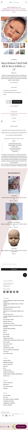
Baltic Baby (6, 342)
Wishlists (6, 384)
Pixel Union (10, 413)
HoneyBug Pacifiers (8, 401)
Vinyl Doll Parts (7, 344)
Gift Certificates (8, 353)
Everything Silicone (8, 323)
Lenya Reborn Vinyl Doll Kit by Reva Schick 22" (14, 198)
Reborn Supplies (7, 321)
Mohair (5, 330)
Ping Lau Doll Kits (8, 314)
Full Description (14, 82)
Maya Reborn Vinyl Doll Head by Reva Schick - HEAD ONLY (14, 251)
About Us (5, 366)
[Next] (24, 19)
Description (14, 111)
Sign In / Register (8, 364)
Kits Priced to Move (8, 319)
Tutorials (6, 351)
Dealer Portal (7, 360)
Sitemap (5, 388)
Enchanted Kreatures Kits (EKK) (11, 307)
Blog (4, 368)
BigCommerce (21, 413)
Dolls (4, 332)
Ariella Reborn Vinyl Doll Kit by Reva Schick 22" (14, 225)
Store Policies (7, 370)
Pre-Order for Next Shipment (11, 399)
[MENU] (2, 2)
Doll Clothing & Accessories (11, 349)
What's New (6, 336)
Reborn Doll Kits (7, 309)
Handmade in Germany (9, 403)
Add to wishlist (14, 106)
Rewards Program (8, 362)
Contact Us (6, 375)
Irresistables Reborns (9, 328)
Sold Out (5, 397)
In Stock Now (14, 59)
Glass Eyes (6, 345)
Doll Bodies (6, 334)
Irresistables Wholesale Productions (13, 340)
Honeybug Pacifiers (8, 347)
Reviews (14, 118)
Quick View (14, 185)
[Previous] (3, 19)
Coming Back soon (8, 338)
